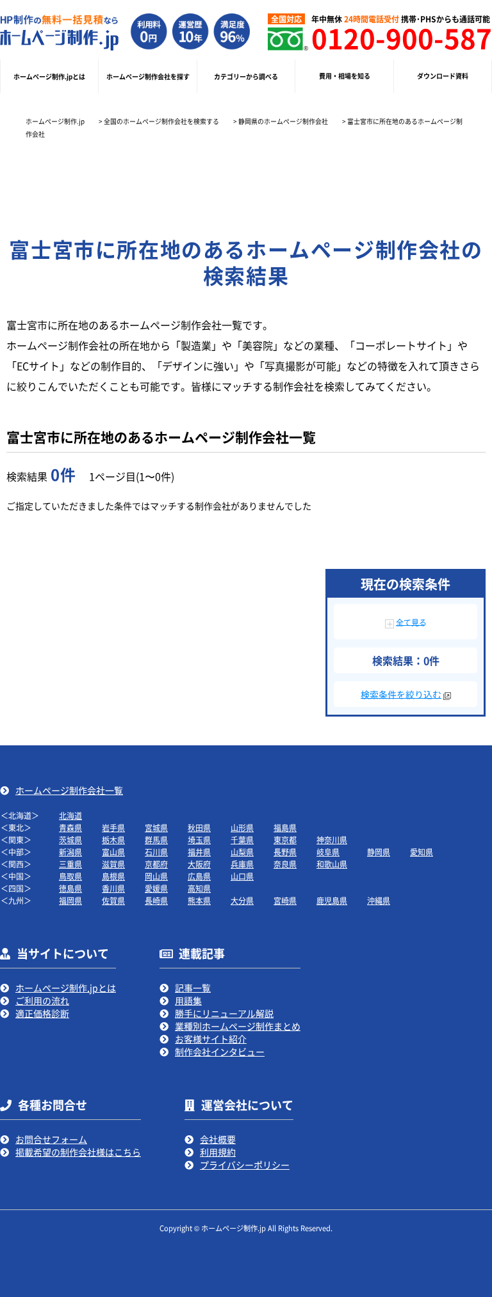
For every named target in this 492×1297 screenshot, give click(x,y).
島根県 (113, 876)
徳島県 (70, 888)
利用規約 (218, 1152)
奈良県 (285, 863)
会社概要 (218, 1139)
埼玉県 (199, 839)
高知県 (199, 888)
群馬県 (156, 839)
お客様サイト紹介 (211, 1038)
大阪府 (199, 863)
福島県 (285, 827)
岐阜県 (328, 851)
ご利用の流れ (42, 1000)
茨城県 (70, 839)
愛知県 (421, 851)
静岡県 (378, 851)
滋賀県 (113, 863)
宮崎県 (285, 900)
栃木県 (113, 839)
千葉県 (242, 839)
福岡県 (70, 900)
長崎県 (156, 900)
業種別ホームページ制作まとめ (237, 1026)
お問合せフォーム (51, 1139)
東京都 (285, 839)
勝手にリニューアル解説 (224, 1013)
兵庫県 (242, 863)
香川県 (113, 888)
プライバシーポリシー (245, 1164)
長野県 (285, 851)
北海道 (70, 815)
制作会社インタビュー (220, 1051)
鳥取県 (70, 876)
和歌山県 (331, 863)
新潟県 (70, 851)
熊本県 (199, 900)
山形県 (242, 827)
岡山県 (156, 876)
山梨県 (242, 851)
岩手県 (113, 827)
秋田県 (199, 827)
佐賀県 (113, 900)
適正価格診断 (42, 1013)
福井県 (199, 851)
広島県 (199, 876)
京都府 (156, 863)
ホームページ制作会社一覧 (69, 790)
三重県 (70, 863)
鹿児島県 (331, 900)
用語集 (188, 1000)
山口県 (242, 876)
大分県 (242, 900)
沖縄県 (378, 900)
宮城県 (156, 827)
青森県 (70, 827)
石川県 (156, 851)
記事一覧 (193, 987)
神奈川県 (331, 839)
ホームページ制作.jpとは (65, 987)
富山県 (113, 851)
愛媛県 (156, 888)
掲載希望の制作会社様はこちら (78, 1152)
